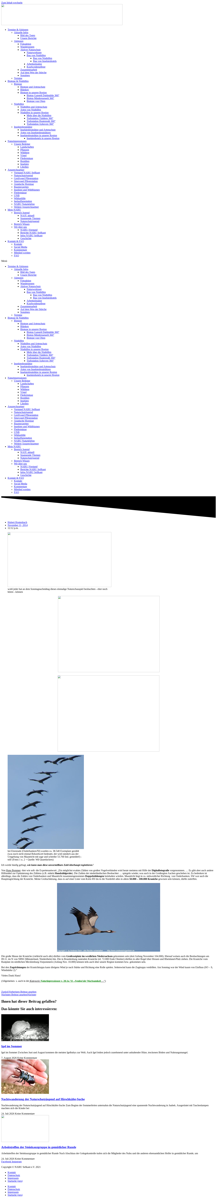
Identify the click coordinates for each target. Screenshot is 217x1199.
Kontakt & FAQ (16, 241)
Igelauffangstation (23, 201)
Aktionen (18, 41)
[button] (108, 261)
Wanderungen (27, 46)
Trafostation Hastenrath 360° (41, 121)
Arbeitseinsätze (34, 64)
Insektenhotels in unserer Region (43, 138)
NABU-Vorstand (28, 229)
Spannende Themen (30, 218)
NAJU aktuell (27, 215)
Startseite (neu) (15, 1181)
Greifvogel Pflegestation (26, 178)
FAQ (16, 255)
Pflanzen (24, 149)
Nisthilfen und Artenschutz (33, 106)
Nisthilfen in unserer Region (34, 112)
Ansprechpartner (16, 169)
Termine (18, 78)
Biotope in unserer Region (33, 92)
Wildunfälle (20, 198)
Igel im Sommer (11, 1046)
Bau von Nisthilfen (36, 55)
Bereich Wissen (22, 224)
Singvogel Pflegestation (26, 181)
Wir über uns (20, 227)
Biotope (18, 84)
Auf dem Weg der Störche (33, 72)
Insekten (24, 164)
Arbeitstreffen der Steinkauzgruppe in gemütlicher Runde (38, 1147)
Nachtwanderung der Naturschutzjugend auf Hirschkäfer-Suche (43, 1099)
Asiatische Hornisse (24, 184)
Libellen (24, 167)
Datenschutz (14, 1175)
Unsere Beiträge (22, 144)
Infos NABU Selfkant (31, 235)
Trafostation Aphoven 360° (40, 124)
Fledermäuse (26, 158)
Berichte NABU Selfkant (33, 232)
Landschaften (27, 147)
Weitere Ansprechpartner (26, 207)
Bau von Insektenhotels (45, 61)
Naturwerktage (34, 52)
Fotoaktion (25, 44)
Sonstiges (25, 75)
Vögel (23, 155)
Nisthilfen (19, 104)
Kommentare (20, 249)
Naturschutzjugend (23, 175)
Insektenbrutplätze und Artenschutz (38, 129)
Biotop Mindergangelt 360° (40, 98)
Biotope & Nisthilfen (18, 81)
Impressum (13, 1178)
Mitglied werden (22, 252)
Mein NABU (14, 209)
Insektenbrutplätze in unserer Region (38, 135)
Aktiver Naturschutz (30, 49)
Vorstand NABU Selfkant (27, 172)
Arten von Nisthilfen (30, 109)
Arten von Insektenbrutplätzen (35, 132)
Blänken (24, 89)
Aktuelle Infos (21, 32)
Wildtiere (24, 152)
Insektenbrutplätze (23, 127)
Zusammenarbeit (28, 69)
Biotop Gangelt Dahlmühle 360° (43, 95)
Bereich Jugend (22, 212)
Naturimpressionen (17, 141)
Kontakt (18, 244)
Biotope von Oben (36, 101)
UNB (17, 195)
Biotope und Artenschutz (32, 86)
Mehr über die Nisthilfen (39, 115)
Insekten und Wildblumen (27, 189)
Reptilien (24, 161)
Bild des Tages (27, 35)
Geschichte (25, 238)
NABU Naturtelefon (24, 204)
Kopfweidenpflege (36, 66)
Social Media (20, 247)
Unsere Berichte (28, 38)
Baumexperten (21, 187)
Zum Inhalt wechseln (11, 2)
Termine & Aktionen (18, 29)
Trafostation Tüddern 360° (40, 118)
